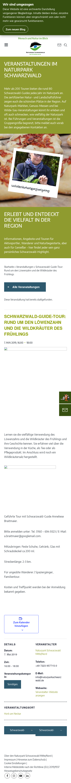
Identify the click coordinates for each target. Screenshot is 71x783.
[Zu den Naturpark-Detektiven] (65, 397)
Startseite (9, 266)
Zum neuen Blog (15, 29)
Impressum (10, 759)
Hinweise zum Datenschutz (31, 759)
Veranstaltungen (24, 266)
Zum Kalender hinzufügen (21, 624)
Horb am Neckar (12, 713)
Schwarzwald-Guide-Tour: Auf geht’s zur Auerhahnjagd (20, 730)
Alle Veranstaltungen (25, 287)
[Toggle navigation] (6, 46)
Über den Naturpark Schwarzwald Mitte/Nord (28, 755)
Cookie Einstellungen (15, 763)
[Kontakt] (65, 410)
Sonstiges (13, 684)
